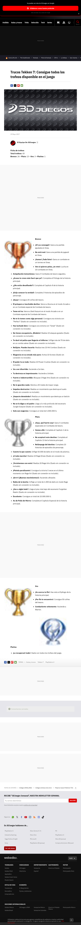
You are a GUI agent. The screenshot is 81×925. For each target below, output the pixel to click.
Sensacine (37, 868)
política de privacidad (30, 805)
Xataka (7, 868)
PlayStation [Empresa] (37, 843)
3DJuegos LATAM (24, 907)
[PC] (58, 22)
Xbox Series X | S (35, 831)
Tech (43, 22)
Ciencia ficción (12, 58)
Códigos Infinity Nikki (25, 788)
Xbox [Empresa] (60, 839)
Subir (71, 858)
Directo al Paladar (54, 868)
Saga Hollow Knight (11, 839)
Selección (35, 22)
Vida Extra (22, 871)
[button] (27, 142)
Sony (6, 843)
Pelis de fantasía (46, 58)
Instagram (30, 816)
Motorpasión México (69, 907)
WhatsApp (13, 816)
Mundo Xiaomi (9, 880)
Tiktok (43, 816)
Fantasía (35, 58)
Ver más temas (10, 848)
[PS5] (63, 22)
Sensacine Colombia (40, 910)
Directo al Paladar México (54, 908)
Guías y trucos (16, 22)
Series (49, 22)
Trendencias (8, 888)
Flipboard (18, 85)
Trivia (27, 22)
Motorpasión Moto (68, 871)
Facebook (11, 85)
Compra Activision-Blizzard (64, 843)
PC (56, 831)
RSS (34, 816)
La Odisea (64, 58)
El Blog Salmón (24, 888)
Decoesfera (8, 891)
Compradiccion (9, 894)
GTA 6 (56, 58)
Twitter (15, 85)
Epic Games (73, 58)
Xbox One (33, 835)
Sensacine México (39, 907)
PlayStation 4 (50, 662)
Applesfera (8, 874)
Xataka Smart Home (11, 877)
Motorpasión (67, 868)
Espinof (36, 871)
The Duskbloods (25, 58)
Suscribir (73, 800)
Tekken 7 (41, 662)
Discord (38, 816)
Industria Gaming (10, 835)
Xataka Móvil (9, 871)
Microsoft (33, 839)
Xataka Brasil (9, 910)
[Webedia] (10, 857)
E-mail (22, 85)
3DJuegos (22, 868)
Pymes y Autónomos (25, 891)
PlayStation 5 (9, 831)
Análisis (6, 22)
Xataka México (9, 907)
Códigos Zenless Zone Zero (43, 788)
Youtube (25, 816)
